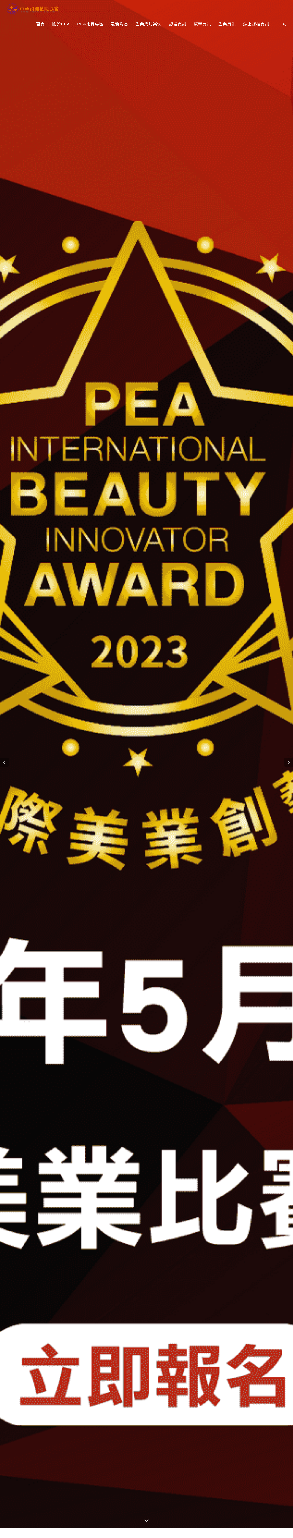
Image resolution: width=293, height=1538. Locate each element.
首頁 (40, 24)
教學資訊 (202, 24)
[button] (4, 762)
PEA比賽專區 (90, 24)
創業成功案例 (149, 24)
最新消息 (119, 24)
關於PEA (61, 24)
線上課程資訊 (256, 24)
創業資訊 (227, 24)
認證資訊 (177, 24)
